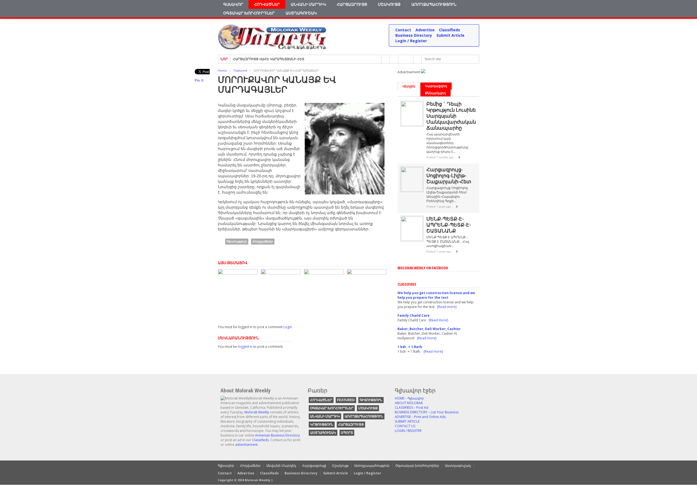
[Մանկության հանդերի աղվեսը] (324, 273)
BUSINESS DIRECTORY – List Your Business (426, 412)
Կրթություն (321, 424)
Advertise (425, 29)
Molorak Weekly (256, 412)
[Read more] (447, 306)
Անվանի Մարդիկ (308, 4)
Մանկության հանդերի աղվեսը (320, 307)
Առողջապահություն (433, 4)
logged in (245, 346)
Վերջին (408, 86)
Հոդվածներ (267, 4)
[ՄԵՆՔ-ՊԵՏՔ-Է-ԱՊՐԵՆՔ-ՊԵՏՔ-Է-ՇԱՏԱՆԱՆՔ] (281, 273)
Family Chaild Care (414, 315)
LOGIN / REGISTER (408, 430)
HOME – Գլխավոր (409, 398)
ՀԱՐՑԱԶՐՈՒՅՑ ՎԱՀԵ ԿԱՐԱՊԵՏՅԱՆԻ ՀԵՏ (268, 58)
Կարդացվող (436, 86)
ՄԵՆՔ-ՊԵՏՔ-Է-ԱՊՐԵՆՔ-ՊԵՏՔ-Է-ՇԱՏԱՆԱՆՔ (277, 305)
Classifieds (449, 29)
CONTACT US (405, 426)
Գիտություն (237, 241)
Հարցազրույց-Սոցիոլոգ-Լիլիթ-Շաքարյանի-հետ (448, 175)
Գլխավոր (233, 4)
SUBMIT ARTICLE (407, 421)
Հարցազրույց (352, 4)
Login (287, 327)
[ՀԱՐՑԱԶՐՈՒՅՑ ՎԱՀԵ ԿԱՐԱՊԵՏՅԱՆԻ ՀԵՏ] (367, 273)
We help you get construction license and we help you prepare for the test (436, 295)
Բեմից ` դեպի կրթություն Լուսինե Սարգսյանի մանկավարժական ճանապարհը (236, 301)
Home (222, 70)
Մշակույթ (389, 4)
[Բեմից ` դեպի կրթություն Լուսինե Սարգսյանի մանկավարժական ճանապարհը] (238, 273)
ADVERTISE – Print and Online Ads (420, 416)
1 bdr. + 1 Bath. (410, 346)
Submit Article (450, 35)
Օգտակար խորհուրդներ (249, 13)
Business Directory (413, 35)
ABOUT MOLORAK (409, 403)
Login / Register (411, 40)
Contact (403, 29)
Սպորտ (347, 433)
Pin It (199, 80)
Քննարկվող (435, 93)
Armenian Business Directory (277, 435)
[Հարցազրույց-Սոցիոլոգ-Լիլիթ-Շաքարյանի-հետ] (412, 190)
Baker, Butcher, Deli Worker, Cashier (429, 329)
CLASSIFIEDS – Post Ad (411, 407)
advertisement (246, 444)
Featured (240, 70)
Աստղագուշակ (301, 13)
